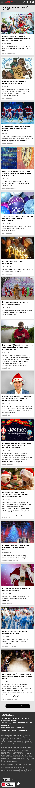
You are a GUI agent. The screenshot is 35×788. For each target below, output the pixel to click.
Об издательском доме (10, 718)
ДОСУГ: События (8, 317)
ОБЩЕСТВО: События (9, 188)
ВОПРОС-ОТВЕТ (7, 98)
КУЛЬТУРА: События (9, 646)
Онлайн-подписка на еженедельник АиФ (16, 723)
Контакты (5, 725)
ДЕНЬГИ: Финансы (8, 53)
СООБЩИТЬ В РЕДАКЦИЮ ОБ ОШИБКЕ (14, 730)
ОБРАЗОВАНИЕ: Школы (10, 560)
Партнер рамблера (16, 779)
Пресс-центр (24, 718)
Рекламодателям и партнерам (12, 727)
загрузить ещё (18, 706)
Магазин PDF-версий (8, 720)
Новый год (6, 368)
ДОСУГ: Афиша (7, 143)
